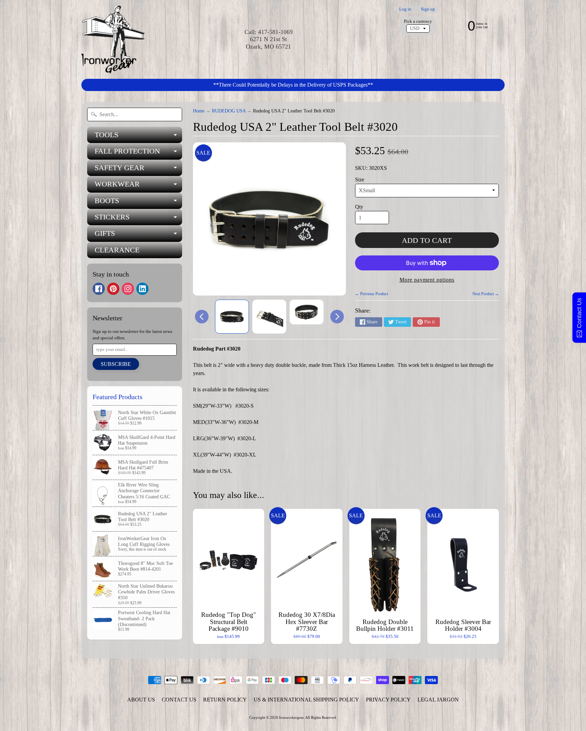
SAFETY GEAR (138, 169)
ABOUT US (141, 699)
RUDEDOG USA (229, 110)
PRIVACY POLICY (388, 699)
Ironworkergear (291, 717)
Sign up (428, 9)
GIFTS (138, 235)
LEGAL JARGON (438, 699)
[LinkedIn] (142, 289)
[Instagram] (128, 289)
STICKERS (138, 219)
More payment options (426, 280)
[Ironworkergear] (112, 39)
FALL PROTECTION (138, 153)
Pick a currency (418, 21)
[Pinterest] (113, 289)
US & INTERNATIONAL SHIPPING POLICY (306, 699)
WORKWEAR (138, 186)
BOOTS (138, 202)
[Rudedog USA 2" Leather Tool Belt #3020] (232, 317)
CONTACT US (179, 699)
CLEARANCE (117, 250)
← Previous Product (371, 293)
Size (359, 179)
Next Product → (485, 293)
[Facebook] (99, 289)
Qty (359, 207)
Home (198, 110)
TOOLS (138, 136)
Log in (405, 9)
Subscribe (116, 364)
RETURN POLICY (225, 699)
